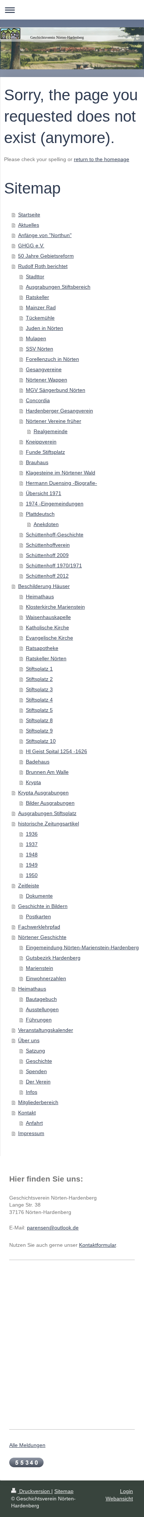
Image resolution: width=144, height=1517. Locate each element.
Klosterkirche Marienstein (55, 607)
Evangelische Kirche (49, 638)
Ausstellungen (42, 1009)
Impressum (31, 1133)
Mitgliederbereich (38, 1102)
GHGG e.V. (31, 245)
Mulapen (36, 338)
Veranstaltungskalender (45, 1030)
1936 (32, 834)
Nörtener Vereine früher (53, 421)
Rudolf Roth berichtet (43, 266)
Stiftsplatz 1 (39, 669)
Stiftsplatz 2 (39, 679)
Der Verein (38, 1082)
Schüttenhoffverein (48, 545)
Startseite (29, 215)
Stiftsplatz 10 (41, 741)
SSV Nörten (39, 349)
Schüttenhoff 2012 (47, 576)
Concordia (38, 400)
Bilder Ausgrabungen (50, 803)
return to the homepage (101, 159)
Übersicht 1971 (43, 493)
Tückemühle (40, 318)
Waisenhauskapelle (48, 617)
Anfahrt (34, 1123)
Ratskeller (37, 297)
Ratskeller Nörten (46, 658)
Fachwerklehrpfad (39, 927)
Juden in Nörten (44, 328)
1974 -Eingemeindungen (54, 504)
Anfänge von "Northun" (45, 235)
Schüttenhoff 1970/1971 (54, 565)
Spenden (36, 1071)
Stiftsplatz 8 (39, 720)
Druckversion (34, 1491)
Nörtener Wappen (46, 380)
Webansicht (119, 1499)
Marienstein (39, 968)
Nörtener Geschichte (42, 937)
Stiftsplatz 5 (39, 710)
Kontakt (27, 1113)
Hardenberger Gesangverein (59, 411)
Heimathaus (40, 596)
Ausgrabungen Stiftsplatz (47, 813)
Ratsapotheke (42, 648)
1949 (32, 865)
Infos (31, 1092)
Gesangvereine (44, 369)
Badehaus (37, 762)
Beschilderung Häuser (44, 586)
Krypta (33, 782)
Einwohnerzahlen (46, 978)
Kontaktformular (97, 1245)
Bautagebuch (41, 999)
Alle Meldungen (27, 1445)
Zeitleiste (28, 885)
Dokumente (39, 896)
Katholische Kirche (47, 627)
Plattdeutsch (40, 514)
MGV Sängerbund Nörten (55, 390)
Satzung (35, 1051)
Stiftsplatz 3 (39, 689)
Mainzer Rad (41, 307)
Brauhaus (37, 462)
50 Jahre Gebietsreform (46, 256)
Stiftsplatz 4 (39, 700)
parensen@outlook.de (53, 1228)
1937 (32, 844)
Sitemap (63, 1491)
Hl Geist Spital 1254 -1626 (56, 751)
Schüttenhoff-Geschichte (54, 534)
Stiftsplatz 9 (39, 731)
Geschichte (39, 1061)
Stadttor (35, 276)
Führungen (39, 1020)
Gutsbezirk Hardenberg (53, 958)
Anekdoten (46, 524)
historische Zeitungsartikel (48, 824)
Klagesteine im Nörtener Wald (60, 473)
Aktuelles (28, 225)
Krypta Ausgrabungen (43, 793)
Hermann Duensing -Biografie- (61, 483)
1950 (32, 875)
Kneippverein (41, 442)
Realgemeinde (51, 431)
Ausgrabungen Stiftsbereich (58, 287)
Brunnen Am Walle (47, 772)
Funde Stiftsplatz (45, 452)
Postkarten (38, 916)
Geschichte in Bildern (43, 906)
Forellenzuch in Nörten (52, 359)
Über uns (29, 1040)
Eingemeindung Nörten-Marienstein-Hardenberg (82, 947)
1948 (32, 854)
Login (126, 1491)
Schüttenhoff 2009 (47, 555)
